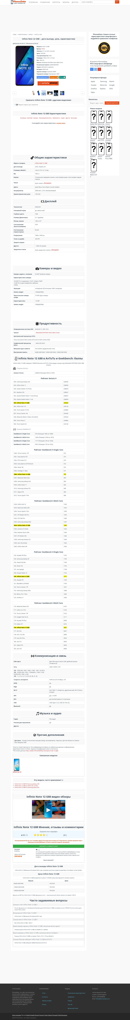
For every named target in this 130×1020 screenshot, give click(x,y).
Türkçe (46, 1015)
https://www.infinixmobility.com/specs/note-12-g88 (42, 751)
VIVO (111, 89)
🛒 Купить (44, 83)
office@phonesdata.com (103, 999)
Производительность (45, 118)
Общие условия (46, 1001)
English (28, 1015)
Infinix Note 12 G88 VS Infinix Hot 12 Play (26, 785)
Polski (59, 1015)
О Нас (43, 993)
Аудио (63, 118)
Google (111, 85)
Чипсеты (56, 2)
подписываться (112, 103)
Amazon (47, 183)
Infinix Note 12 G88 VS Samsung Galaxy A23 (27, 787)
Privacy (44, 1004)
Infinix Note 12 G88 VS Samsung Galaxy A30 (27, 784)
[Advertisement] (65, 18)
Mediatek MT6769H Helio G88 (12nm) (47, 333)
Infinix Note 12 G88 (41, 163)
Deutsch (37, 1015)
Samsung (103, 81)
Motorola (103, 85)
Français (41, 1015)
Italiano (50, 1015)
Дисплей (29, 118)
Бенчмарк (74, 118)
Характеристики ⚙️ (43, 77)
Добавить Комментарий (48, 846)
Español (32, 1015)
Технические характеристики (76, 993)
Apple (93, 81)
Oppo (93, 92)
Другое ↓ (75, 2)
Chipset (70, 1001)
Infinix (43, 49)
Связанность (56, 118)
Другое (68, 118)
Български (64, 1015)
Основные (23, 118)
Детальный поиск (73, 1008)
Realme (102, 89)
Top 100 (70, 1004)
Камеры (35, 118)
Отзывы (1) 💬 (54, 77)
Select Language (16, 1015)
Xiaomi (111, 81)
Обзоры (66, 2)
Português (55, 1015)
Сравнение (45, 2)
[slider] (18, 856)
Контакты (45, 997)
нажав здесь (60, 123)
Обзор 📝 (62, 77)
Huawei (93, 85)
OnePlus (94, 89)
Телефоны (33, 2)
